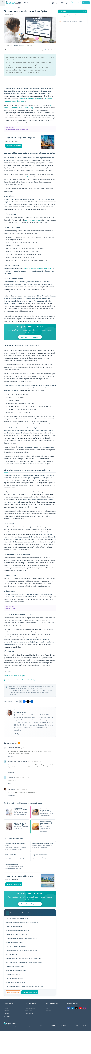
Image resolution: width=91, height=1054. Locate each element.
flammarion (11, 777)
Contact (6, 1008)
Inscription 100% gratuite (29, 337)
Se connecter (76, 3)
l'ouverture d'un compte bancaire (29, 99)
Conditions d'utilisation (80, 1026)
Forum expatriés (30, 1008)
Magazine (57, 3)
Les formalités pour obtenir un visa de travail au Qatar (73, 15)
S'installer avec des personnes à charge (72, 21)
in (54, 49)
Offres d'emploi (29, 1013)
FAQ (47, 1008)
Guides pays (28, 1011)
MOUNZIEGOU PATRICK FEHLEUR (17, 761)
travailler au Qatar (25, 177)
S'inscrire (86, 3)
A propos (6, 1013)
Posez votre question (13, 992)
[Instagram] (18, 734)
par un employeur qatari (33, 220)
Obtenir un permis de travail (69, 19)
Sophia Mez (11, 789)
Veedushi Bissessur (18, 45)
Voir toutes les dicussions (30, 992)
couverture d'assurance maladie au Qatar (37, 269)
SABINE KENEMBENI (14, 748)
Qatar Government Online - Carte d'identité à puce (21, 680)
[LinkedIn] (15, 734)
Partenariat (7, 1016)
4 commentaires (16, 50)
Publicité (6, 1011)
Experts (48, 1011)
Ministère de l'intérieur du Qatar (14, 676)
